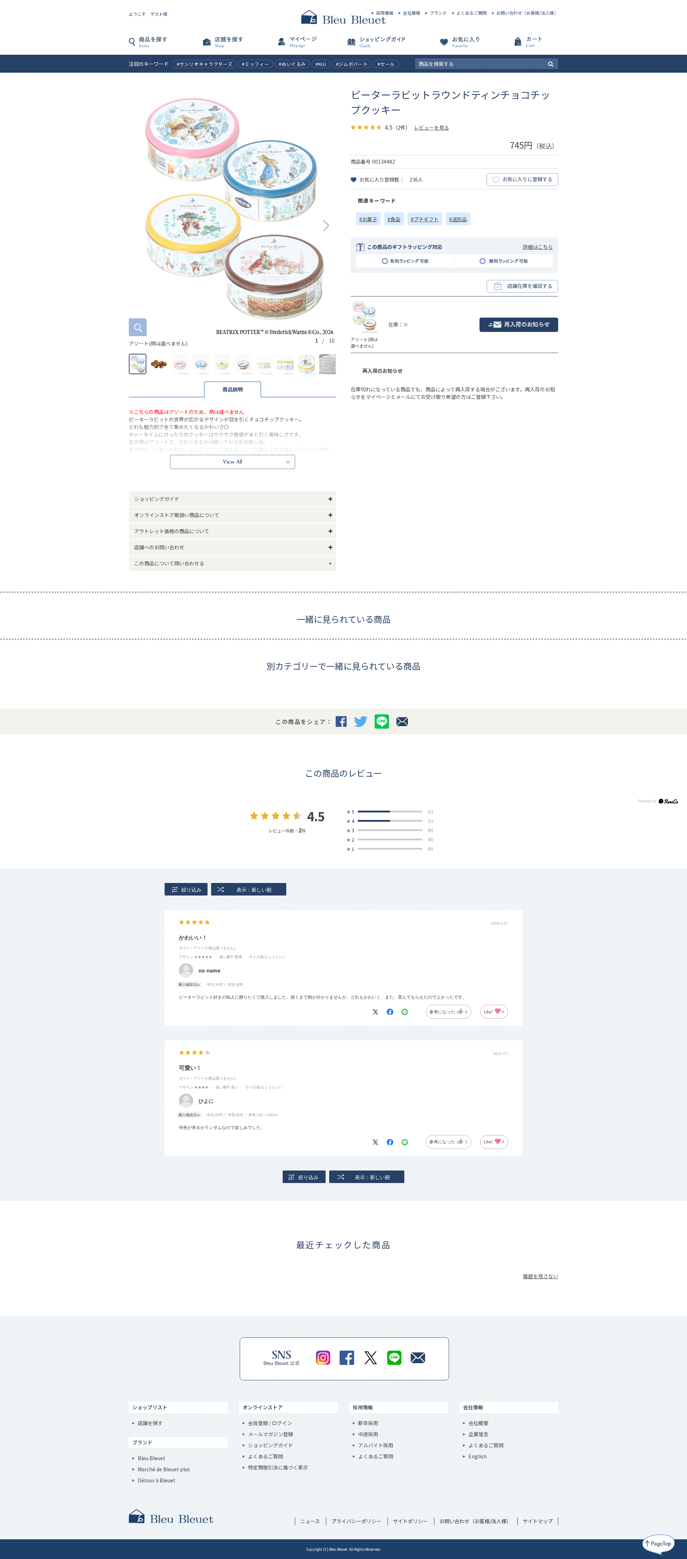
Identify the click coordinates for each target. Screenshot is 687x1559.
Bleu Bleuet (151, 1458)
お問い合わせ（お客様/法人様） (527, 13)
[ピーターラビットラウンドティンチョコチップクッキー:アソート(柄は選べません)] (232, 211)
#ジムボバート (352, 64)
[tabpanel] (232, 217)
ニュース (310, 1521)
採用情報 (384, 13)
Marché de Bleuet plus (164, 1469)
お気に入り (451, 45)
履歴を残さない (540, 1276)
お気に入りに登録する (527, 179)
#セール (386, 64)
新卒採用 (368, 1423)
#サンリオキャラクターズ (205, 64)
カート (522, 45)
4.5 (316, 816)
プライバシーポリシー (356, 1521)
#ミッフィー (255, 64)
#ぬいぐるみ (292, 64)
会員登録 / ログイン (270, 1423)
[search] (551, 63)
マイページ (308, 45)
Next (326, 225)
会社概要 (478, 1423)
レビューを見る (431, 127)
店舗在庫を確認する (529, 285)
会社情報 (411, 13)
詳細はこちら (538, 246)
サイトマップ (538, 1521)
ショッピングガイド (379, 45)
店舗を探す (236, 45)
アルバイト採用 (375, 1445)
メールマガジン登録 (270, 1434)
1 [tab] (316, 340)
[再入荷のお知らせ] (518, 325)
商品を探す (164, 45)
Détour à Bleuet (156, 1480)
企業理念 (478, 1434)
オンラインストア (263, 1407)
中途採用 (368, 1434)
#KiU (321, 64)
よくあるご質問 (472, 13)
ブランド (438, 13)
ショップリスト (149, 1407)
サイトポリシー (410, 1521)
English (477, 1456)
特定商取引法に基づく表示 (278, 1467)
